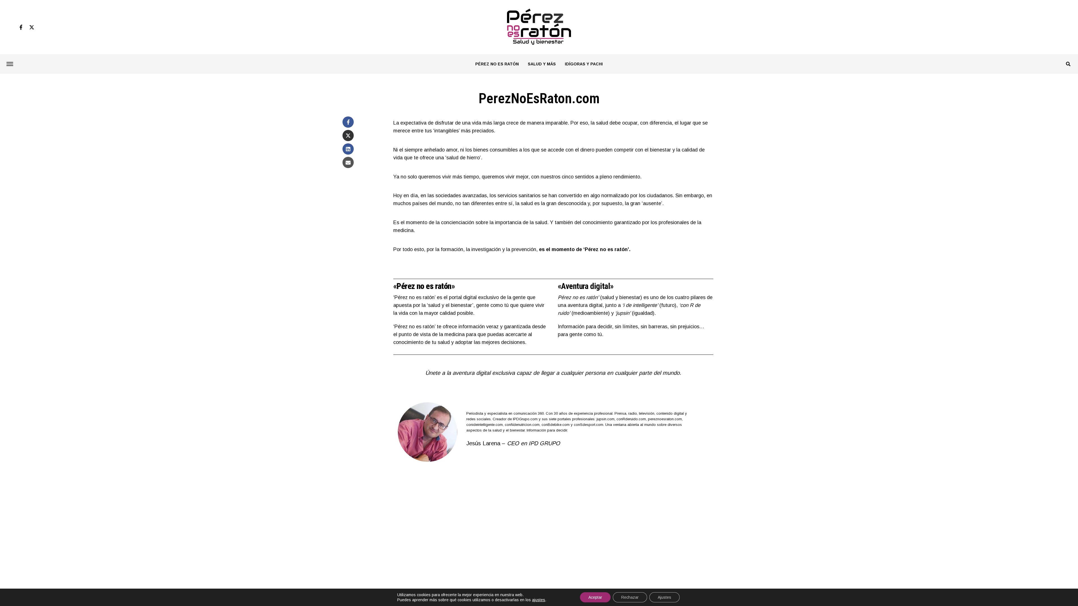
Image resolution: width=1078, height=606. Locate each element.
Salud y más (542, 64)
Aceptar (595, 597)
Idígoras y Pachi (584, 64)
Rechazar (630, 597)
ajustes (538, 600)
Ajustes (664, 597)
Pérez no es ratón (497, 64)
